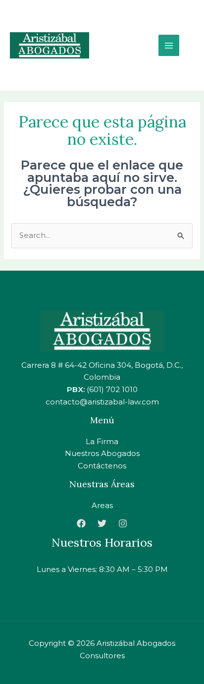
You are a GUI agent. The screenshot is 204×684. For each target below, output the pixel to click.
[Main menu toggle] (169, 45)
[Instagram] (122, 523)
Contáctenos (102, 465)
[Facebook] (81, 523)
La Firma (102, 441)
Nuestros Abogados (102, 453)
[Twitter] (102, 523)
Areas (102, 505)
